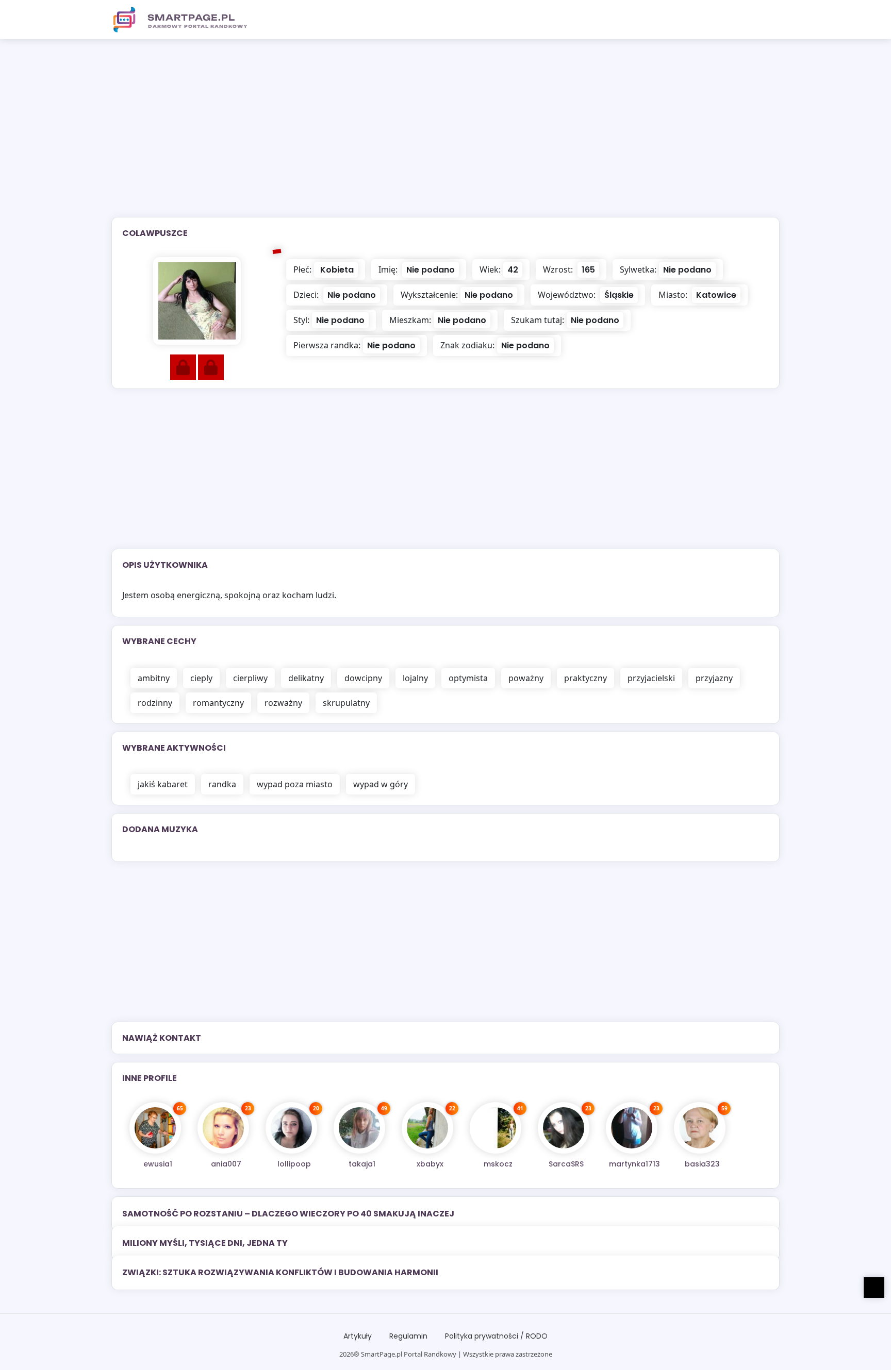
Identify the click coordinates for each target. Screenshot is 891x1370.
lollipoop (294, 1164)
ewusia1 (157, 1164)
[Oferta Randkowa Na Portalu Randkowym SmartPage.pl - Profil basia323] (699, 1128)
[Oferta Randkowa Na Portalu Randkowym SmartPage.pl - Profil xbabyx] (427, 1128)
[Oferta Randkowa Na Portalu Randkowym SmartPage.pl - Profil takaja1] (359, 1128)
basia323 (702, 1164)
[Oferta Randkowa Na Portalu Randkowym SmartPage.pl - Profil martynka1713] (631, 1128)
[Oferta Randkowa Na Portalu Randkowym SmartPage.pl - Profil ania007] (223, 1128)
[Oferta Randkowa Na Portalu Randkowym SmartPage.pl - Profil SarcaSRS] (563, 1128)
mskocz (498, 1164)
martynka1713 (634, 1164)
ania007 (226, 1164)
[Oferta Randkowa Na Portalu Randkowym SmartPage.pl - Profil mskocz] (495, 1128)
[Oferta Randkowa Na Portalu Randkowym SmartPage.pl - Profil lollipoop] (291, 1128)
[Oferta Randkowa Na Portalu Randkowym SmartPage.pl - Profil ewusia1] (155, 1128)
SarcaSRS (566, 1164)
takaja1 (362, 1164)
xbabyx (430, 1164)
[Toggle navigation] (766, 19)
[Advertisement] (445, 134)
